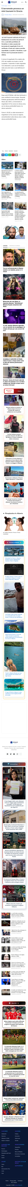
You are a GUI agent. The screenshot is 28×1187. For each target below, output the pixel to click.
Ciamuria (3, 1136)
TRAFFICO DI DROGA (14, 245)
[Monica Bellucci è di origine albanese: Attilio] (5, 957)
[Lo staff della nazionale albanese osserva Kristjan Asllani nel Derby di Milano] (5, 915)
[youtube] (14, 754)
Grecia (9, 5)
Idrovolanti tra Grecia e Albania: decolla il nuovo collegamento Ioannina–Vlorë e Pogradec (7, 173)
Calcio (2, 1164)
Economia (17, 1136)
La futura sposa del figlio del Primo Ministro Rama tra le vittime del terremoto (18, 973)
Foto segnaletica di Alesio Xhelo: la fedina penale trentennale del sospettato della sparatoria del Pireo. (6, 195)
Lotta (2, 1171)
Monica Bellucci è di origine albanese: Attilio (17, 955)
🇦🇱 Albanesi (19, 391)
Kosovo (3, 1148)
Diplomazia (17, 1138)
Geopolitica (17, 1147)
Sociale (16, 1140)
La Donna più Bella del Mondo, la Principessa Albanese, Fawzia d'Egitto (18, 948)
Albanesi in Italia (5, 1138)
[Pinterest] (13, 155)
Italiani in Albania (5, 1140)
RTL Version (14, 1182)
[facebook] (7, 754)
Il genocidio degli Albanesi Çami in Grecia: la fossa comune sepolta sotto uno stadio (7, 213)
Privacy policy (13, 1180)
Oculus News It (18, 1185)
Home (7, 1180)
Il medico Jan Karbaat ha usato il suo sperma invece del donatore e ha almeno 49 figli (18, 991)
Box (2, 1166)
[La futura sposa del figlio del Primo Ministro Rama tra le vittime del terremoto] (5, 974)
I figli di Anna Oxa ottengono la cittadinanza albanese (18, 931)
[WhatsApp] (9, 155)
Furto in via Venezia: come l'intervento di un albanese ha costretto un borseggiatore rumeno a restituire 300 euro (18, 964)
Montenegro (4, 1151)
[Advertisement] (14, 134)
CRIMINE (5, 245)
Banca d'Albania (18, 1151)
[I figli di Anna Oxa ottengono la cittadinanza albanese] (5, 932)
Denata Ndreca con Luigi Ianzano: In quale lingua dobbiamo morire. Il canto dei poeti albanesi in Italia (18, 940)
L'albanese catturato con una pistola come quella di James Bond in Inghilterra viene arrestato (18, 923)
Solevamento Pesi (5, 1169)
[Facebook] (2, 155)
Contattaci (20, 1180)
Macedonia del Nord (6, 1153)
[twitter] (10, 754)
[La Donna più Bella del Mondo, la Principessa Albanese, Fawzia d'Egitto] (5, 949)
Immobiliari (17, 1156)
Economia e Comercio (20, 1154)
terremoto (11, 151)
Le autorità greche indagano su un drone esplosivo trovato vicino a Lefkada (20, 194)
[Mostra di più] (19, 155)
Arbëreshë (3, 1134)
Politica (16, 1134)
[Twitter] (6, 155)
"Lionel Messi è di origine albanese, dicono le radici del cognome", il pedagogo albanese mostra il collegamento (18, 982)
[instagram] (17, 754)
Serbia (2, 1157)
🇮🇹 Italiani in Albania (9, 391)
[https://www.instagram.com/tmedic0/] (20, 754)
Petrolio (17, 1149)
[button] (2, 2)
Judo (2, 1173)
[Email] (16, 155)
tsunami (15, 151)
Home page (4, 5)
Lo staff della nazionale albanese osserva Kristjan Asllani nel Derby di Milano (17, 915)
